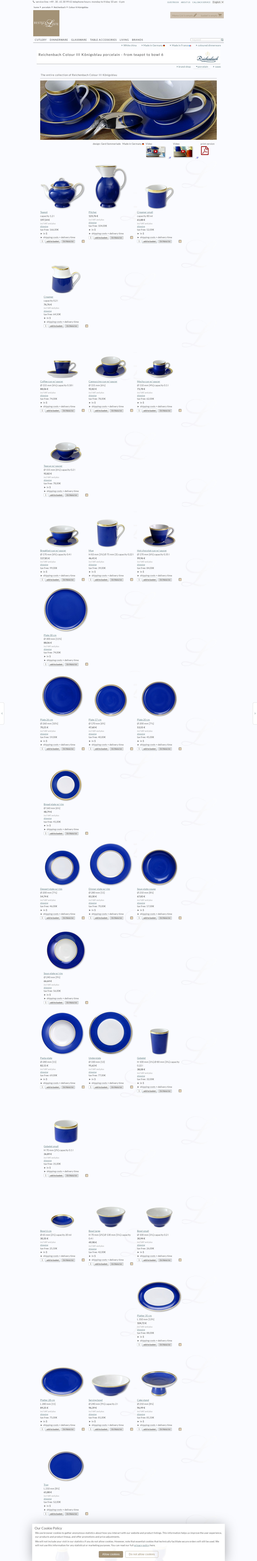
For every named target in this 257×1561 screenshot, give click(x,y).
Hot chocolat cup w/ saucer (152, 550)
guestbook (173, 2)
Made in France (180, 45)
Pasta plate (46, 1058)
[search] (223, 40)
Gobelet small (51, 1146)
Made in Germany (153, 45)
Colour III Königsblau (78, 7)
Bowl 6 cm (46, 1231)
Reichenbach (60, 7)
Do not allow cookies (142, 1554)
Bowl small (143, 1231)
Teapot (44, 212)
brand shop (185, 66)
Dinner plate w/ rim (99, 889)
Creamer (48, 296)
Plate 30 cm (50, 635)
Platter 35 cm (144, 1315)
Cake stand (143, 1400)
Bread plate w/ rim (54, 804)
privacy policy (141, 1545)
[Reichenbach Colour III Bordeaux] (2, 713)
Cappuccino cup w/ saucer (103, 381)
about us (185, 2)
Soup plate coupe (146, 889)
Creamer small (145, 212)
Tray (46, 1484)
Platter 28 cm (47, 1400)
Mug (91, 550)
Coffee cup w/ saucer (51, 381)
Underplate (95, 1058)
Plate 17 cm (95, 719)
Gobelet (141, 1058)
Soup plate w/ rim (53, 973)
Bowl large (94, 1231)
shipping (44, 226)
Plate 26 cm (46, 719)
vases (218, 66)
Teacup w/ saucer (53, 466)
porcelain (46, 7)
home (36, 7)
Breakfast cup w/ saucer (53, 550)
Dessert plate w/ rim (51, 889)
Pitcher (93, 212)
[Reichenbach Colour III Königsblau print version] (205, 152)
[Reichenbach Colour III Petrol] (255, 713)
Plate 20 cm (143, 719)
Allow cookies (111, 1554)
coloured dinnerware (209, 45)
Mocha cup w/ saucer (148, 381)
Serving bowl (96, 1400)
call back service (201, 2)
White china (130, 45)
